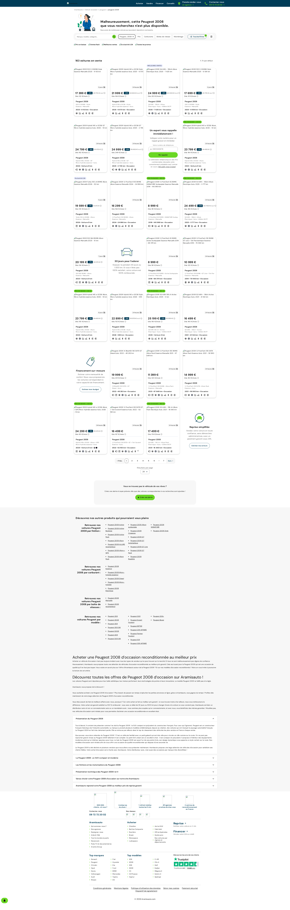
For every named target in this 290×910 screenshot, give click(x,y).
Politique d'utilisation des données (146, 888)
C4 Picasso (133, 874)
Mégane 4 (158, 871)
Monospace (133, 838)
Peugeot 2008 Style (160, 531)
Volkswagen (95, 874)
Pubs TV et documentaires (101, 844)
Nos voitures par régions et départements (161, 840)
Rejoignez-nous (97, 832)
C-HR (157, 859)
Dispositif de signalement (146, 891)
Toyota (115, 877)
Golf (156, 865)
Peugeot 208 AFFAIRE (138, 630)
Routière (132, 832)
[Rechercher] (114, 36)
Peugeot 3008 (113, 620)
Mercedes (116, 874)
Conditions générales (102, 888)
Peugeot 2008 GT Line (139, 547)
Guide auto (159, 835)
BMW (114, 871)
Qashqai (158, 877)
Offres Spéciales (161, 832)
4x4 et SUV (159, 826)
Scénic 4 (158, 874)
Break (131, 835)
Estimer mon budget (90, 389)
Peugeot (94, 862)
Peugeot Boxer (158, 620)
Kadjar (157, 868)
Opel (93, 868)
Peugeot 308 (113, 624)
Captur (132, 877)
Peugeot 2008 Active (116, 525)
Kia (113, 865)
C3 (130, 871)
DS (113, 880)
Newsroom (95, 841)
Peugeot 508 (135, 616)
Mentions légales (121, 888)
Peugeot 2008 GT (137, 537)
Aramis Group (96, 847)
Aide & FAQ (95, 835)
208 (130, 859)
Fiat (114, 859)
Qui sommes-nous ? (98, 826)
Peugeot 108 (135, 640)
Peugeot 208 (113, 616)
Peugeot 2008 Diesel (116, 578)
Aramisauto (78, 10)
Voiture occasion (91, 10)
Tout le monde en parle (100, 838)
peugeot (103, 10)
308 (130, 865)
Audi (93, 877)
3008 (131, 868)
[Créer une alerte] (4, 900)
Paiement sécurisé (190, 888)
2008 (131, 862)
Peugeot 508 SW (114, 639)
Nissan (93, 880)
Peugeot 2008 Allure (116, 541)
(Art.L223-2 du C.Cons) (167, 167)
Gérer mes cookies (171, 888)
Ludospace (133, 841)
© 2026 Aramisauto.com (144, 899)
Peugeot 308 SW (114, 627)
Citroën (94, 865)
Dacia (93, 871)
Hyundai (115, 862)
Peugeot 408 (113, 635)
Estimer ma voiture (199, 446)
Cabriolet (158, 829)
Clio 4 (157, 862)
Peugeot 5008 (113, 631)
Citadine (132, 826)
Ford (114, 868)
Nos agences (96, 829)
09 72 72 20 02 (97, 814)
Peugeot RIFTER (136, 626)
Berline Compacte (136, 829)
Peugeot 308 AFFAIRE (138, 643)
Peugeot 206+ (158, 616)
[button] (133, 37)
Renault (94, 859)
